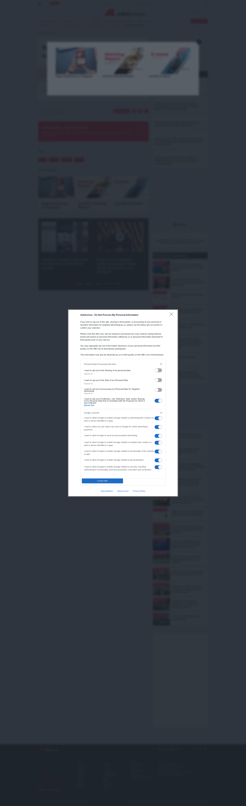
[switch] (158, 370)
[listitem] (123, 364)
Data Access (123, 491)
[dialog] (123, 403)
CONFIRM (102, 481)
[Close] (172, 315)
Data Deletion (107, 491)
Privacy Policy (139, 491)
